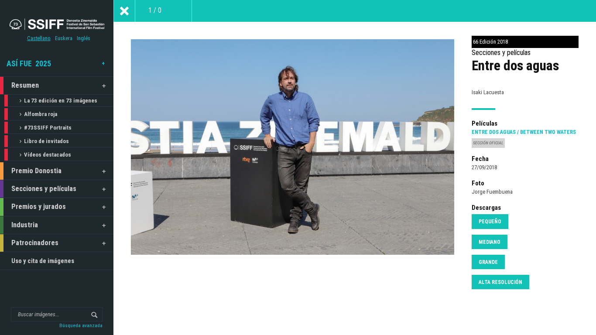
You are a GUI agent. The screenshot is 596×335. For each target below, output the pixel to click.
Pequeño (490, 222)
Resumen (25, 85)
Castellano (39, 38)
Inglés (83, 38)
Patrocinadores (34, 243)
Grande (488, 262)
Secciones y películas (43, 189)
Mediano (489, 242)
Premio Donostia (36, 171)
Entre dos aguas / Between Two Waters (524, 132)
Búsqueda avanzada (81, 325)
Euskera (63, 38)
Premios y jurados (38, 206)
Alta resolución (500, 282)
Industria (24, 225)
